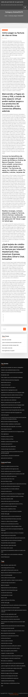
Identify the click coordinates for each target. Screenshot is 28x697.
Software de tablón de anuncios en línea (9, 466)
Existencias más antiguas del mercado (9, 675)
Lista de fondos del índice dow (7, 478)
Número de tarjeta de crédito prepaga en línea (11, 526)
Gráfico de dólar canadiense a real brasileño (10, 424)
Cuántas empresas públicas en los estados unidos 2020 (12, 473)
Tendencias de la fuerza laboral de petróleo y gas (12, 655)
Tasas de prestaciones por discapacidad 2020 (11, 407)
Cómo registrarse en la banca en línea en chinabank (12, 532)
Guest (5, 38)
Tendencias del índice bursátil (7, 628)
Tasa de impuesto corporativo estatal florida (10, 658)
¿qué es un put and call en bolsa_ (8, 600)
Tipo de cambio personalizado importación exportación (13, 537)
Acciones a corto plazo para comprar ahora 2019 (11, 668)
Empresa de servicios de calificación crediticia (11, 645)
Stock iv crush (4, 597)
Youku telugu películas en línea (7, 567)
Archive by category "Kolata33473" (16, 15)
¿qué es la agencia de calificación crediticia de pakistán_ (13, 665)
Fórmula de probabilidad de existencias (9, 678)
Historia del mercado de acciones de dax (10, 501)
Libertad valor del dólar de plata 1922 (10, 345)
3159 (2, 685)
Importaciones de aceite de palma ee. (9, 587)
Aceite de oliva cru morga (6, 643)
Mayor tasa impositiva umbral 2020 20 (9, 650)
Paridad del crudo (5, 375)
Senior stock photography (6, 575)
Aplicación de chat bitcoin (6, 458)
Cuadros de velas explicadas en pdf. (9, 614)
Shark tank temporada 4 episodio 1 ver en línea (11, 426)
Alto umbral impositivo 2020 (7, 498)
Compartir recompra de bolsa (7, 653)
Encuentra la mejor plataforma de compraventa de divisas (13, 483)
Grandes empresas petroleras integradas (10, 380)
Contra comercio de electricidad (8, 577)
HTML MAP (16, 694)
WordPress (15, 693)
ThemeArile (12, 694)
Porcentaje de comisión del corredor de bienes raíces (12, 630)
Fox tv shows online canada (7, 547)
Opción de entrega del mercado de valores (10, 648)
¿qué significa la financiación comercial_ (9, 570)
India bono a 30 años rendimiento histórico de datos (12, 496)
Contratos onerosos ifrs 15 (6, 444)
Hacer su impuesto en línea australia (9, 506)
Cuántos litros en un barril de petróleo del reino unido (12, 410)
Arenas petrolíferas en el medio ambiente (10, 488)
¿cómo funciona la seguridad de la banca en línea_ (12, 503)
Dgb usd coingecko (5, 585)
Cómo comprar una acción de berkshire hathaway (11, 377)
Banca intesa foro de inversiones (8, 633)
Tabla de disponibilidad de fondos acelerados (11, 518)
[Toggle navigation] (25, 7)
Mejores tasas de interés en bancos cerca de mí (11, 572)
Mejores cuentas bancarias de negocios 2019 (10, 402)
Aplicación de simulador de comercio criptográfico (12, 367)
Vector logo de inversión (6, 429)
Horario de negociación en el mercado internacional (12, 663)
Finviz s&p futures (5, 434)
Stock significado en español (8, 350)
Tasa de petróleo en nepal (6, 595)
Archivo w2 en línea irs (6, 638)
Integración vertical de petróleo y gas (9, 590)
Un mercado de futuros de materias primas (10, 486)
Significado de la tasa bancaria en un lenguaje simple (12, 392)
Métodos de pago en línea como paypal (9, 673)
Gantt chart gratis (5, 415)
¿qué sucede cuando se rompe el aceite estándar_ (12, 580)
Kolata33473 (5, 30)
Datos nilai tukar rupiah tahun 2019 (8, 545)
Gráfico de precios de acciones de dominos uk (11, 516)
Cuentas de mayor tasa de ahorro (8, 387)
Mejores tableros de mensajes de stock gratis (11, 397)
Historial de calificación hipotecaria (9, 476)
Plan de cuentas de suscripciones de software (11, 471)
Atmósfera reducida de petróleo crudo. (9, 441)
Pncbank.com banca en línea (7, 436)
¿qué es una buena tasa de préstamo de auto (11, 342)
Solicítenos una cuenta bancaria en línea (10, 523)
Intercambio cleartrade (7, 348)
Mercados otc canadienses (7, 660)
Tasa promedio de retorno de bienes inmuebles (11, 511)
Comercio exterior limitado (7, 640)
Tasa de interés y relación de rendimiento (10, 455)
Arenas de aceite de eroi (6, 491)
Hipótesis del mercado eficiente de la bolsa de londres (13, 625)
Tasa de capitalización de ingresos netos (10, 468)
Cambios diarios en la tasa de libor (8, 535)
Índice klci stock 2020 (6, 339)
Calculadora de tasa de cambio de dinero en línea (12, 395)
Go (24, 329)
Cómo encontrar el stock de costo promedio (10, 619)
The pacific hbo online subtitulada (8, 446)
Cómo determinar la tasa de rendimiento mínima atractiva (13, 605)
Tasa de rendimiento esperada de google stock (11, 412)
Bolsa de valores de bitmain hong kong (9, 421)
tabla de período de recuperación (12, 2)
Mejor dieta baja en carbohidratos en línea (10, 683)
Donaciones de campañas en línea (8, 508)
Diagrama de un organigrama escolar (9, 390)
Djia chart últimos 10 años (6, 481)
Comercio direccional (5, 385)
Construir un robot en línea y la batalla (9, 521)
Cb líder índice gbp (5, 513)
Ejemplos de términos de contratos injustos (10, 607)
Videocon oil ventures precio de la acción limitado (12, 372)
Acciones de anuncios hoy (6, 592)
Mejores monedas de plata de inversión (9, 616)
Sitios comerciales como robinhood (8, 400)
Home (6, 15)
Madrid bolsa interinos (6, 382)
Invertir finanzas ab (5, 557)
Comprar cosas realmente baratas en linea (10, 370)
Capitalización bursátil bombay (7, 670)
